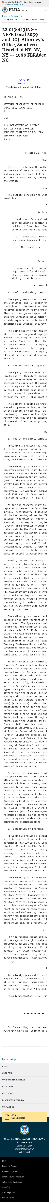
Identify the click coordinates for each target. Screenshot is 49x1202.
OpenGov (6, 1187)
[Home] (5, 10)
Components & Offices (13, 1079)
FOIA (4, 1161)
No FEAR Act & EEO (10, 1171)
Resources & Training (13, 1100)
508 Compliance (8, 1192)
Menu (45, 10)
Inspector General (9, 1166)
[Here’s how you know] (24, 3)
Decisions (15, 16)
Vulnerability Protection (12, 1182)
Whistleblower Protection (13, 1176)
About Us (7, 1073)
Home (4, 16)
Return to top (9, 1059)
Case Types (7, 1086)
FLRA (18, 10)
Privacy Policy (8, 1197)
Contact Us (8, 1107)
